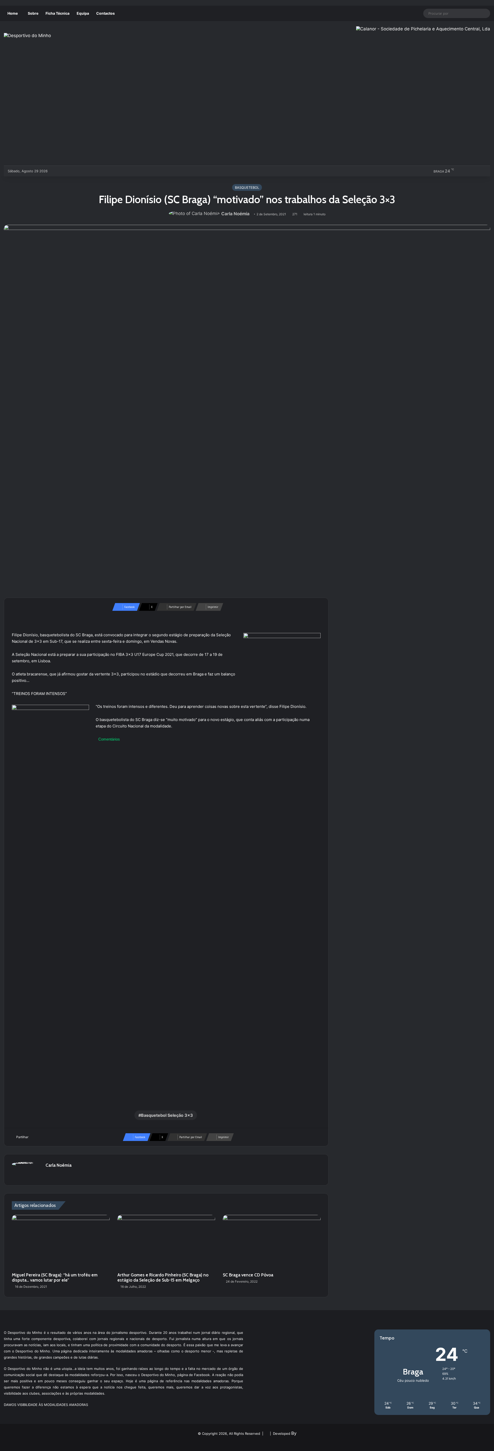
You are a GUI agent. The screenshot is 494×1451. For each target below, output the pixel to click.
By (293, 1433)
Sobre (33, 13)
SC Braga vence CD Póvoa (248, 1274)
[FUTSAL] (81, 171)
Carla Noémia (235, 213)
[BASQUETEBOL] (64, 171)
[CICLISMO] (72, 171)
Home (12, 13)
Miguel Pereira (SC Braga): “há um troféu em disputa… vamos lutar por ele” (55, 1277)
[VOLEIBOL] (89, 171)
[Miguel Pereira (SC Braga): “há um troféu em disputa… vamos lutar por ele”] (61, 1242)
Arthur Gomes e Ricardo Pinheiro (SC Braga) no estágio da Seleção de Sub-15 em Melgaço (162, 1277)
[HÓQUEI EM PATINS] (106, 171)
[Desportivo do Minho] (27, 35)
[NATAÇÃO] (98, 171)
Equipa (83, 13)
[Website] (49, 1174)
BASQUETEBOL (247, 187)
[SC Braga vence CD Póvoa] (272, 1242)
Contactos (105, 13)
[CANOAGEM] (55, 171)
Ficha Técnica (57, 13)
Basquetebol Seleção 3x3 (167, 1115)
